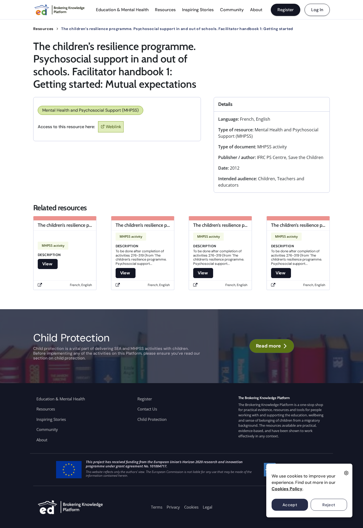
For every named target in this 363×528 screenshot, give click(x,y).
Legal (207, 507)
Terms (156, 507)
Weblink (113, 126)
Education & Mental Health (122, 9)
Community (232, 9)
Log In (317, 9)
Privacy (173, 507)
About (256, 9)
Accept (289, 505)
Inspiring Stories (198, 9)
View (47, 264)
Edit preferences (346, 473)
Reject (328, 505)
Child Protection (152, 419)
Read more (268, 346)
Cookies (191, 507)
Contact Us (147, 409)
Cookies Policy (287, 489)
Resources (165, 9)
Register (285, 9)
